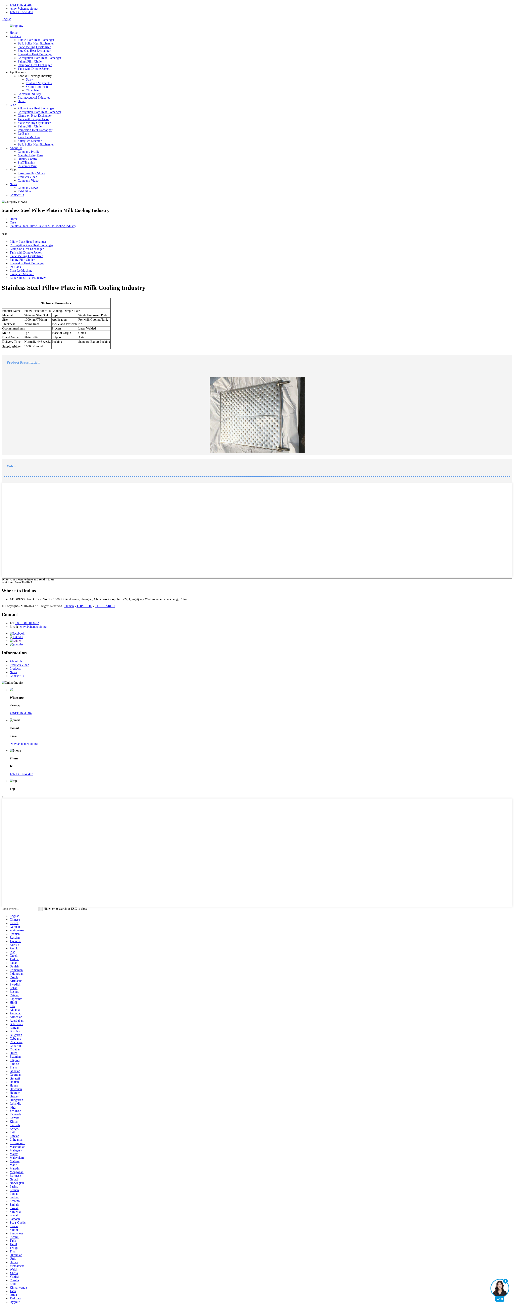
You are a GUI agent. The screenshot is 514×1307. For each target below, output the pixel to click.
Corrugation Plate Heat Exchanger (39, 58)
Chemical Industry (29, 94)
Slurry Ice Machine (30, 141)
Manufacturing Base (30, 155)
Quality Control (28, 159)
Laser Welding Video (31, 173)
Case (13, 104)
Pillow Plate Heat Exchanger (36, 39)
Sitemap (69, 606)
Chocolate (32, 90)
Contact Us (17, 195)
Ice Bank (23, 133)
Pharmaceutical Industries (34, 97)
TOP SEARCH (105, 606)
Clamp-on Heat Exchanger (35, 65)
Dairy (29, 79)
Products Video (27, 177)
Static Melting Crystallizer (34, 47)
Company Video (28, 180)
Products (15, 36)
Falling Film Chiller (30, 61)
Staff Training (26, 162)
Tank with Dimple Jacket (33, 68)
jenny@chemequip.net (24, 8)
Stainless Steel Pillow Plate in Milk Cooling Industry (43, 226)
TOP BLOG (84, 606)
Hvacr (21, 101)
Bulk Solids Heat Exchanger (36, 43)
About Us (16, 148)
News (13, 184)
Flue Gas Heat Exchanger (34, 50)
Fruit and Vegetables (39, 83)
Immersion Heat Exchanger (35, 54)
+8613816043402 (21, 5)
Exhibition (24, 191)
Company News (28, 187)
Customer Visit (27, 166)
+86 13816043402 (21, 12)
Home (13, 32)
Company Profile (28, 151)
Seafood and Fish (37, 86)
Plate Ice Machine (29, 137)
